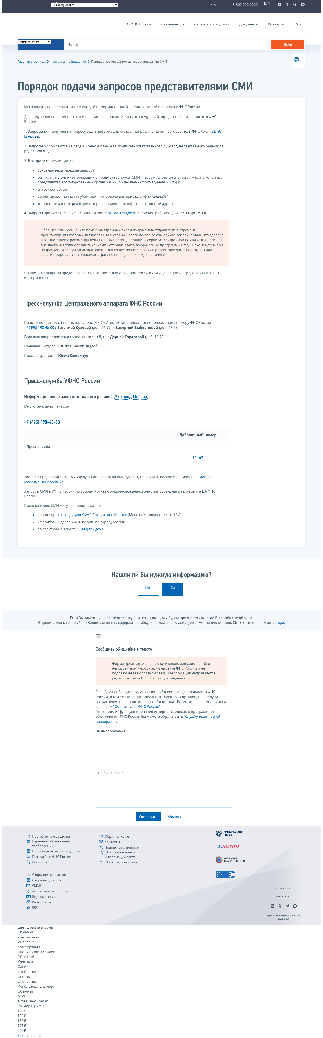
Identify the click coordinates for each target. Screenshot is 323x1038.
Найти (288, 44)
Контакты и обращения (68, 61)
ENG (297, 24)
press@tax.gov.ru (122, 212)
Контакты (276, 24)
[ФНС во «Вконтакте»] (279, 4)
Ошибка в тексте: (110, 772)
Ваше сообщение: (111, 731)
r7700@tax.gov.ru (91, 529)
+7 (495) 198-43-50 (42, 422)
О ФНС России (139, 24)
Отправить (148, 816)
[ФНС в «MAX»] (302, 4)
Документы (248, 24)
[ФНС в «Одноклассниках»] (287, 4)
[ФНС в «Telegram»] (294, 4)
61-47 (197, 457)
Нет (148, 587)
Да (173, 587)
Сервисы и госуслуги (212, 24)
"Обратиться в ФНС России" (136, 706)
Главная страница (31, 61)
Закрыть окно (29, 1035)
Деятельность (173, 24)
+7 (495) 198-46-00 (39, 327)
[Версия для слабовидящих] (215, 4)
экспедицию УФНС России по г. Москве (93, 514)
